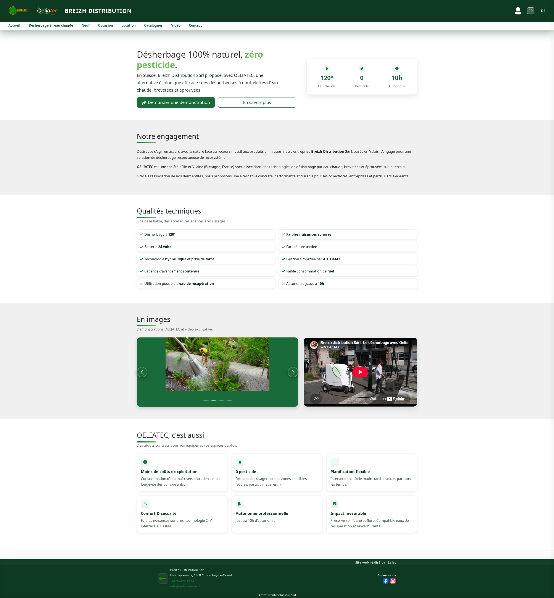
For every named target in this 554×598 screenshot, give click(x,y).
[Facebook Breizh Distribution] (386, 581)
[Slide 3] (221, 400)
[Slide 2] (213, 400)
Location (128, 25)
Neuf (86, 25)
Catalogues (153, 25)
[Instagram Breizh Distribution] (393, 581)
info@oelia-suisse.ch (185, 586)
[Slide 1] (206, 400)
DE (543, 10)
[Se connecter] (518, 11)
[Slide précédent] (142, 372)
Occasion (105, 25)
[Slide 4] (229, 400)
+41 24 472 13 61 (182, 581)
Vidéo (175, 25)
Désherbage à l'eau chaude (51, 25)
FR (530, 10)
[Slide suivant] (293, 372)
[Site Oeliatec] (46, 11)
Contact (195, 25)
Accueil (14, 25)
